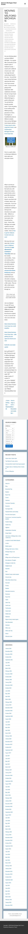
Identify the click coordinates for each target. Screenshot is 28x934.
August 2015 (8, 815)
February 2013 (8, 899)
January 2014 (8, 868)
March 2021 (8, 668)
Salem (6, 599)
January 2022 (8, 648)
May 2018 (7, 727)
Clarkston (7, 500)
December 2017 (8, 741)
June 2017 (7, 758)
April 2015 (7, 826)
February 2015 (8, 831)
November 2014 (8, 840)
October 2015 (8, 809)
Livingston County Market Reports (12, 540)
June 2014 (7, 854)
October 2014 (8, 843)
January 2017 (8, 772)
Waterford (7, 616)
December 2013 (8, 871)
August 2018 (8, 719)
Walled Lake (8, 613)
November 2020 (8, 673)
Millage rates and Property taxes (12, 557)
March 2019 (8, 699)
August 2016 (8, 783)
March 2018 (8, 733)
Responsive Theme (13, 927)
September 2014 (9, 846)
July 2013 (7, 885)
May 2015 (7, 823)
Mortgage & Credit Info (10, 563)
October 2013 (8, 877)
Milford (13, 27)
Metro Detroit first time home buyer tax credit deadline (10, 326)
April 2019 (7, 696)
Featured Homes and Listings (11, 511)
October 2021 (8, 657)
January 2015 (8, 834)
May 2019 (7, 693)
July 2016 (7, 786)
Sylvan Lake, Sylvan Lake (11, 458)
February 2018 (8, 736)
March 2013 (8, 896)
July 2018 (7, 721)
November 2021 (8, 654)
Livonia (7, 543)
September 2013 (9, 879)
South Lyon (7, 605)
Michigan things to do (10, 551)
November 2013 (8, 874)
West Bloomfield (9, 622)
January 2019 (8, 704)
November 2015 (8, 806)
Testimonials (8, 608)
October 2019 (8, 688)
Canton (7, 497)
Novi (6, 571)
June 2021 (7, 665)
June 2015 (7, 820)
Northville (7, 568)
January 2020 (8, 682)
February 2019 (8, 702)
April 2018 (7, 730)
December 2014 (8, 837)
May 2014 (7, 857)
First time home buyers (10, 514)
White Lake (7, 628)
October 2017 (8, 747)
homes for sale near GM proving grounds (10, 44)
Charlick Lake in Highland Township (9, 245)
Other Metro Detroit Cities (11, 580)
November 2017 (8, 744)
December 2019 (8, 685)
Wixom (6, 633)
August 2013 (8, 882)
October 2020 (8, 676)
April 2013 (7, 894)
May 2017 (7, 761)
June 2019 (7, 690)
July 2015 (7, 817)
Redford (7, 588)
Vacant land (8, 611)
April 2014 (7, 860)
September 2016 (9, 781)
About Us (7, 483)
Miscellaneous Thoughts (10, 560)
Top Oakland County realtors (11, 461)
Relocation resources (10, 29)
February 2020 (8, 679)
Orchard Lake (8, 577)
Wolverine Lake (8, 636)
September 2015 (9, 812)
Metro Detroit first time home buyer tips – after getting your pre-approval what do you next (10, 336)
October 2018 (8, 713)
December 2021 (8, 651)
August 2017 (8, 752)
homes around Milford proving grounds (8, 37)
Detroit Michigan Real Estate (9, 3)
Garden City (8, 524)
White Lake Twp (8, 630)
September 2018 (9, 716)
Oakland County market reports (12, 574)
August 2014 (8, 848)
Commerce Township (9, 503)
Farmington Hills (8, 508)
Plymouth (7, 582)
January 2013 (8, 902)
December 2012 (8, 905)
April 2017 (7, 764)
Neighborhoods (8, 565)
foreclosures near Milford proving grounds (9, 34)
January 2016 (8, 800)
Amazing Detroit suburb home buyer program (15, 464)
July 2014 (7, 851)
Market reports (8, 546)
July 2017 (7, 755)
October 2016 (8, 778)
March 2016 (8, 795)
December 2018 (8, 707)
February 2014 (8, 865)
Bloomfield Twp (8, 489)
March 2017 (8, 767)
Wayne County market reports (11, 619)
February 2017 (8, 769)
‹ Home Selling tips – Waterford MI (8, 405)
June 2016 (7, 789)
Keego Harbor (8, 533)
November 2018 (8, 710)
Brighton (7, 492)
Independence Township (10, 530)
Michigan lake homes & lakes (11, 549)
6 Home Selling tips (9, 471)
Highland (7, 527)
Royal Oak (7, 596)
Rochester (7, 594)
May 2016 (7, 792)
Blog (6, 486)
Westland (7, 625)
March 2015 (8, 829)
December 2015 (8, 803)
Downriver (7, 506)
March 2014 (8, 862)
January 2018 (8, 738)
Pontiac (7, 585)
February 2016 (8, 798)
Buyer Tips (7, 494)
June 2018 (7, 724)
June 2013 (7, 888)
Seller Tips (7, 602)
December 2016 (8, 775)
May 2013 (7, 891)
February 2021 (8, 671)
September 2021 (9, 659)
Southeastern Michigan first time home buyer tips (9, 131)
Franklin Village (8, 521)
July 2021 (7, 662)
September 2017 (9, 750)
